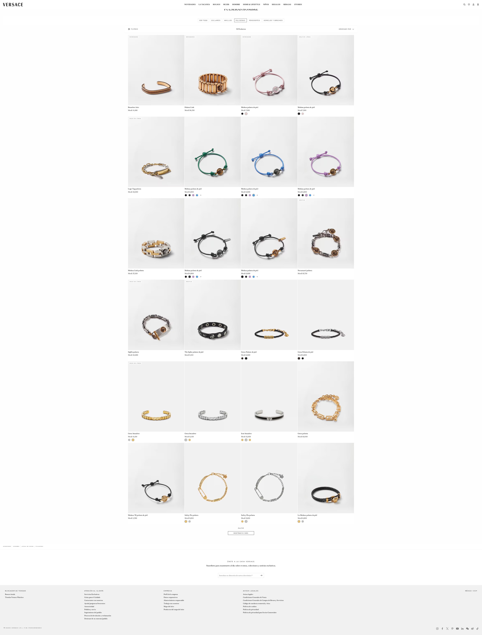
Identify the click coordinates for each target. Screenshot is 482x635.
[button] (478, 5)
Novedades (190, 5)
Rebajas (287, 5)
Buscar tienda (10, 594)
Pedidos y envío (90, 609)
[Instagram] (437, 628)
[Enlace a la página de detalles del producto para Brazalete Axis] (156, 70)
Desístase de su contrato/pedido (95, 619)
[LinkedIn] (462, 628)
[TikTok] (477, 628)
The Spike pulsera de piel (194, 352)
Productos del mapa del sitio (174, 609)
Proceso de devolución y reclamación (97, 616)
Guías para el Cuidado (92, 597)
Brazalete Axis (133, 107)
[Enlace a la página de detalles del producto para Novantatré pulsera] (326, 233)
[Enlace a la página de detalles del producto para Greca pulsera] (326, 396)
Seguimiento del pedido (93, 612)
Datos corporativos (170, 597)
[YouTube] (457, 628)
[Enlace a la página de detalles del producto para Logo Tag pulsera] (156, 152)
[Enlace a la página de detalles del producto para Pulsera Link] (213, 70)
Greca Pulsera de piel (249, 352)
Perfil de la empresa (171, 594)
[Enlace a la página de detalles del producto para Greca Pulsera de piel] (269, 315)
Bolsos (216, 5)
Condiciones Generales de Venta (254, 597)
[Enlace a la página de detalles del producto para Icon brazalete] (269, 396)
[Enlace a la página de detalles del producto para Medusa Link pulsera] (156, 233)
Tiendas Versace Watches (14, 597)
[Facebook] (442, 628)
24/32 (241, 528)
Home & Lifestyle (251, 5)
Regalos (276, 5)
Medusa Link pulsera (136, 270)
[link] (7, 546)
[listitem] (203, 20)
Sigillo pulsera (133, 352)
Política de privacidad (251, 609)
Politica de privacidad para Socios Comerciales (260, 612)
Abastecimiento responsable (174, 600)
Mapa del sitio (169, 606)
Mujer (226, 5)
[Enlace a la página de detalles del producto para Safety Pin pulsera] (213, 478)
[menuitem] (190, 4)
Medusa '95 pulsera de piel (138, 515)
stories (298, 5)
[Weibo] (472, 628)
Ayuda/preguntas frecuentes (94, 603)
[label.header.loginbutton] (473, 5)
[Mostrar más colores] (201, 195)
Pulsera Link (189, 107)
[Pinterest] (452, 628)
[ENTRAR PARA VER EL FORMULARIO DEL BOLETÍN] (262, 575)
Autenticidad (89, 606)
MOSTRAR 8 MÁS (241, 533)
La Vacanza (204, 5)
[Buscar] (464, 5)
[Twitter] (447, 628)
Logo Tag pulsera (134, 189)
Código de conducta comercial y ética (256, 603)
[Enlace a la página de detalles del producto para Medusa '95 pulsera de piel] (156, 478)
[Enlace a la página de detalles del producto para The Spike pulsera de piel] (213, 315)
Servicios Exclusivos (91, 594)
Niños (266, 5)
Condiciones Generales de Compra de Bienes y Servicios (263, 600)
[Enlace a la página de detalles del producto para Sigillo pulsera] (156, 315)
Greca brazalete (134, 433)
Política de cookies (249, 606)
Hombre (236, 5)
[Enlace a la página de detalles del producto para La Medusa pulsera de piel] (326, 478)
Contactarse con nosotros (93, 600)
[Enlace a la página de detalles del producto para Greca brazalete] (156, 396)
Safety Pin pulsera (191, 515)
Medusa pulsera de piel (249, 107)
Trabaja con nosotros (171, 603)
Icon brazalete (246, 433)
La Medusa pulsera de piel (307, 515)
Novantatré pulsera (305, 270)
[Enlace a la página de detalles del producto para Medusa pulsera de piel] (269, 70)
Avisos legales (248, 594)
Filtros (134, 29)
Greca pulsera (303, 433)
